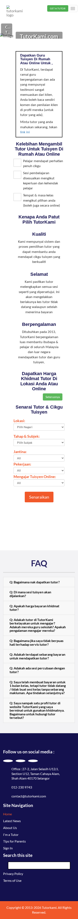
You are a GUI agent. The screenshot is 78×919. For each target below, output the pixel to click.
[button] (39, 582)
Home (7, 814)
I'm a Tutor (11, 834)
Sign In (8, 848)
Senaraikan (39, 496)
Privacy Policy (13, 874)
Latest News (12, 821)
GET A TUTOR (58, 8)
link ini (25, 132)
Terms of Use (12, 880)
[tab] (39, 582)
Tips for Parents (14, 841)
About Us (10, 828)
